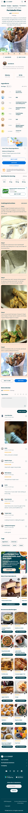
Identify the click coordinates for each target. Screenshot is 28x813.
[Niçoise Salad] (21, 715)
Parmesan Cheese (20, 107)
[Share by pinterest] (9, 54)
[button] (2, 1)
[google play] (9, 777)
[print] (3, 54)
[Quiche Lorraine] (21, 623)
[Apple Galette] (7, 692)
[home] (8, 2)
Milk (17, 97)
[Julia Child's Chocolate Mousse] (21, 646)
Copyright (7, 806)
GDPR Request (7, 801)
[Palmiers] (7, 715)
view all (25, 576)
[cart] (25, 2)
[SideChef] (7, 757)
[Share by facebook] (14, 54)
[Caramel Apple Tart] (21, 669)
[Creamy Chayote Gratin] (7, 623)
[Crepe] (21, 692)
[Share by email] (25, 54)
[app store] (19, 777)
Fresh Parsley (19, 113)
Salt (17, 119)
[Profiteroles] (7, 669)
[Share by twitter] (20, 54)
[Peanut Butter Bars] (10, 592)
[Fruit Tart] (21, 738)
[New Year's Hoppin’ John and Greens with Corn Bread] (7, 738)
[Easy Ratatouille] (7, 646)
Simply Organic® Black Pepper (20, 126)
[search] (22, 2)
